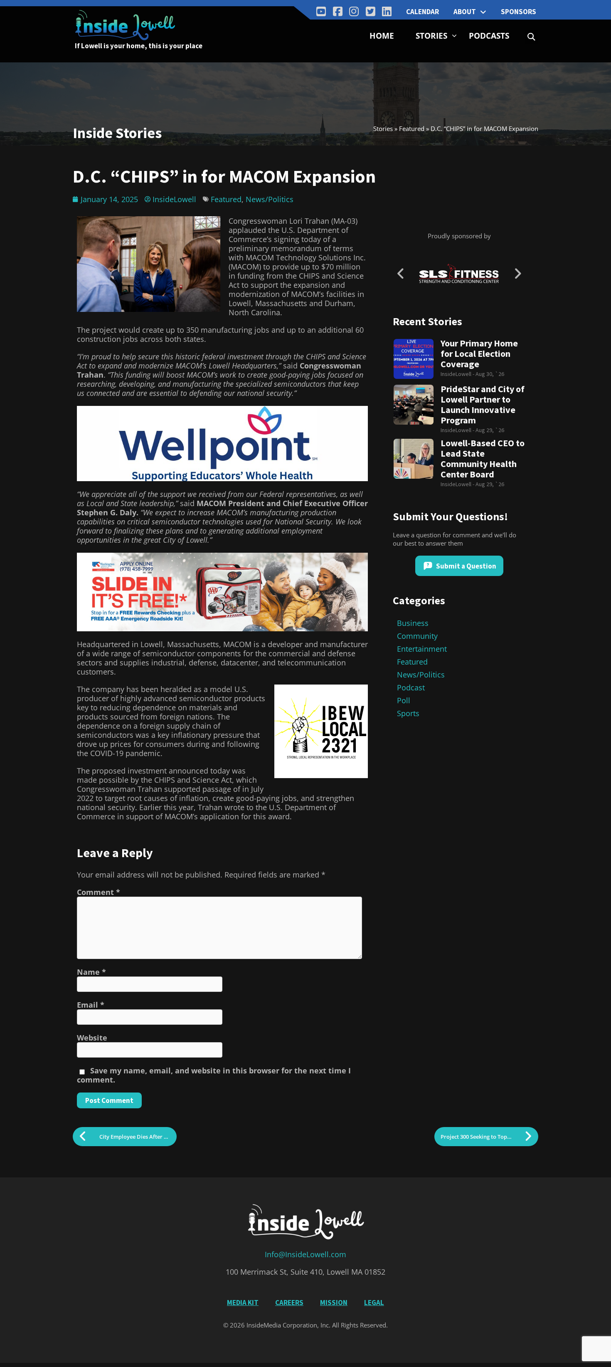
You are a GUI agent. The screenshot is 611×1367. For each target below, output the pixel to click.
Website (92, 1038)
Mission (333, 1302)
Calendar (422, 11)
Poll (403, 700)
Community (417, 636)
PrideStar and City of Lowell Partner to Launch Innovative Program (483, 404)
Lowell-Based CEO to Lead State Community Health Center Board (483, 459)
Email (90, 1005)
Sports (408, 713)
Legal (374, 1302)
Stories (431, 35)
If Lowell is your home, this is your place (138, 45)
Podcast (411, 687)
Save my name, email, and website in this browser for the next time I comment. (214, 1075)
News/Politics (269, 199)
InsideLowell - (458, 374)
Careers (289, 1302)
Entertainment (422, 649)
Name (91, 972)
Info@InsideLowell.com (305, 1254)
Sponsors (518, 11)
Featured (411, 128)
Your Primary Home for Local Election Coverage (479, 353)
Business (413, 623)
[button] (531, 37)
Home (382, 35)
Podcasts (489, 35)
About (464, 11)
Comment (98, 892)
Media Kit (243, 1302)
